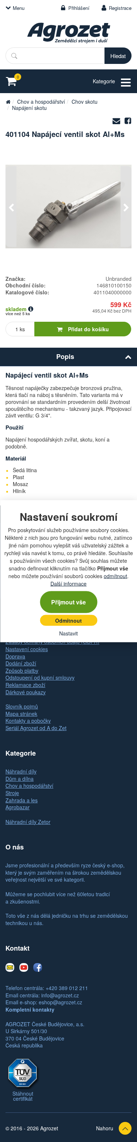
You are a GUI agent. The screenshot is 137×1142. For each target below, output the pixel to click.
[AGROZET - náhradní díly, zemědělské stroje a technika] (8, 101)
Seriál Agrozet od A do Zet (35, 728)
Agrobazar (17, 807)
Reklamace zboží (25, 684)
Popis (65, 356)
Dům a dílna (19, 778)
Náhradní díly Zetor (27, 821)
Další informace (68, 583)
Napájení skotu (29, 107)
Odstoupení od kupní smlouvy (40, 677)
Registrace (120, 7)
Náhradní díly (21, 771)
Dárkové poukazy (25, 692)
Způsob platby (21, 670)
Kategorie (104, 81)
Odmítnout (68, 620)
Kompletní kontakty (29, 1009)
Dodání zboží (20, 663)
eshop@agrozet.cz (60, 1002)
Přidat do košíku (88, 329)
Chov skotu (85, 101)
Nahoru (104, 1128)
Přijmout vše (68, 601)
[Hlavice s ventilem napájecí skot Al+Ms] (68, 207)
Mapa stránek (21, 713)
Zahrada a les (21, 800)
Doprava (15, 656)
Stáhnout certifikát (22, 1096)
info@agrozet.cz (60, 995)
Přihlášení (79, 7)
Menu (18, 7)
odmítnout (115, 575)
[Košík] (13, 81)
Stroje (12, 793)
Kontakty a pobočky (28, 720)
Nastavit (68, 633)
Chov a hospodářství (41, 101)
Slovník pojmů (21, 706)
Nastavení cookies (26, 649)
